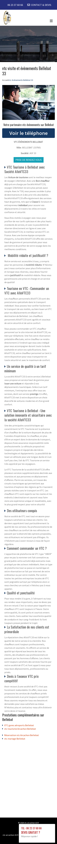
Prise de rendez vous (28, 159)
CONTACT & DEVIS (41, 5)
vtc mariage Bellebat (14, 738)
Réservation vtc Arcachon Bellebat (21, 735)
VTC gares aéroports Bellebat (19, 725)
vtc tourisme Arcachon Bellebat (20, 728)
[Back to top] (49, 836)
